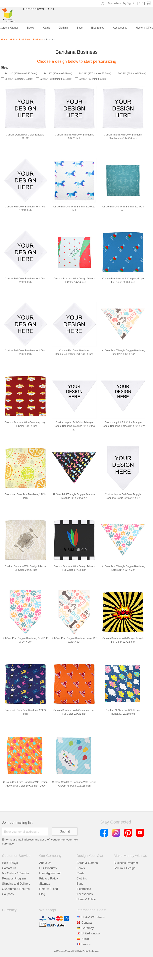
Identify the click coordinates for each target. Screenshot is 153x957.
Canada (86, 922)
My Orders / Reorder (15, 873)
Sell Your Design (124, 868)
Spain (85, 938)
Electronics (83, 888)
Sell (51, 9)
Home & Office (86, 899)
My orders (114, 3)
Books (80, 868)
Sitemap (44, 883)
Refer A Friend (48, 888)
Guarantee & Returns (16, 888)
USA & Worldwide (93, 917)
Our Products (48, 868)
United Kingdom (91, 933)
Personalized (33, 9)
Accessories (84, 894)
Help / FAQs (10, 862)
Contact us (9, 868)
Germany (87, 928)
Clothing (81, 878)
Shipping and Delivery (16, 883)
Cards (80, 873)
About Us (45, 862)
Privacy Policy (48, 878)
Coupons (8, 894)
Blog (42, 894)
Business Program (126, 862)
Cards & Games (87, 862)
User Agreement (50, 873)
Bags (79, 883)
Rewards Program (14, 878)
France (86, 944)
